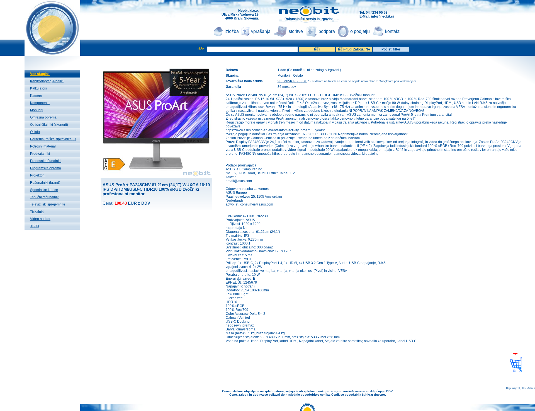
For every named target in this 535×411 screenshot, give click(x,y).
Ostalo (35, 132)
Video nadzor (40, 219)
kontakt (392, 31)
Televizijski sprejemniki (47, 204)
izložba (232, 31)
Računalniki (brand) (45, 183)
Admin (531, 388)
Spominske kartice (44, 190)
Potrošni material (43, 146)
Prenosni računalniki (45, 161)
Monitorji (36, 110)
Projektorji (37, 175)
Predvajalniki (40, 154)
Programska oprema (45, 168)
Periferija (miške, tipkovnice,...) (53, 139)
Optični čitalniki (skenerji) (49, 125)
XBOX (34, 226)
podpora (326, 31)
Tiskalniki (37, 212)
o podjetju (360, 31)
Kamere (36, 96)
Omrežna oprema (43, 117)
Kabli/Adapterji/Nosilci (47, 81)
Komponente (40, 103)
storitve (296, 31)
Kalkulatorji (38, 88)
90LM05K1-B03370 (292, 81)
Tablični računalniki (44, 197)
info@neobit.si (382, 16)
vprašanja (261, 31)
